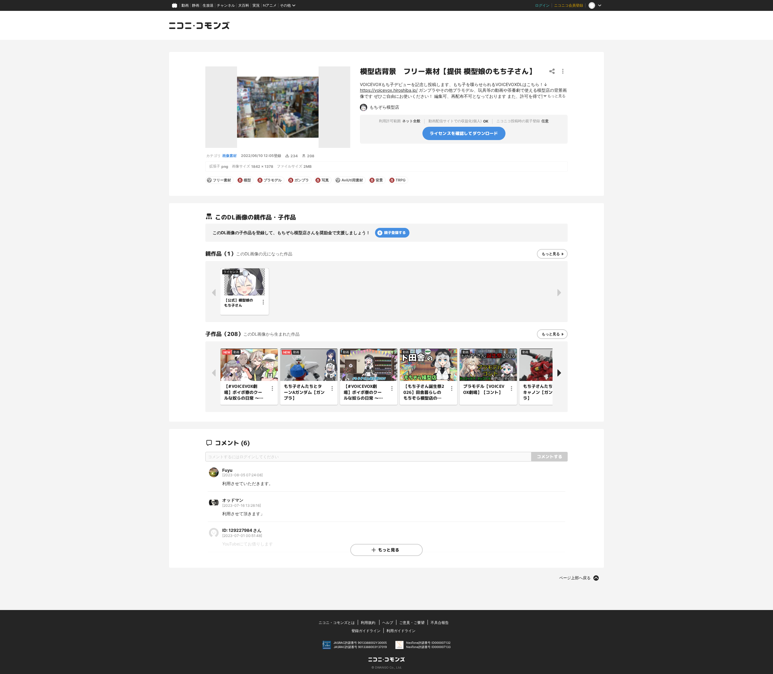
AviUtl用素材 (352, 180)
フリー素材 (222, 180)
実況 (256, 5)
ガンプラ (301, 180)
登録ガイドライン (365, 630)
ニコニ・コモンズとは (337, 622)
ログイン (542, 5)
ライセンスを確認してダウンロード (464, 133)
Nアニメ (270, 5)
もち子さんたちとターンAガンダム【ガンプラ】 (304, 392)
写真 (325, 180)
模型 (247, 180)
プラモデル (273, 180)
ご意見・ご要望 (412, 622)
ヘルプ (387, 622)
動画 (185, 5)
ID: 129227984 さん (241, 530)
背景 (379, 180)
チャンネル (226, 5)
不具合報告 (440, 622)
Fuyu (227, 470)
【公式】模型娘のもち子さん (238, 303)
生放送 (208, 5)
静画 (195, 5)
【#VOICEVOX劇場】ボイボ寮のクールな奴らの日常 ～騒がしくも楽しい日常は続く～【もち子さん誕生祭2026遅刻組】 (363, 392)
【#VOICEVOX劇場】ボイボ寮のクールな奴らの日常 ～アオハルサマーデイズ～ (243, 392)
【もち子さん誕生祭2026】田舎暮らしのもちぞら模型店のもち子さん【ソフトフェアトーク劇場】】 (423, 392)
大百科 (243, 5)
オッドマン (232, 500)
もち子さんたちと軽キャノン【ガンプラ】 (542, 392)
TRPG (401, 180)
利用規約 (368, 622)
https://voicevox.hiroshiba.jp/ (389, 90)
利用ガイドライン (400, 630)
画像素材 (229, 155)
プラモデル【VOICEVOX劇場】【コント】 (483, 389)
